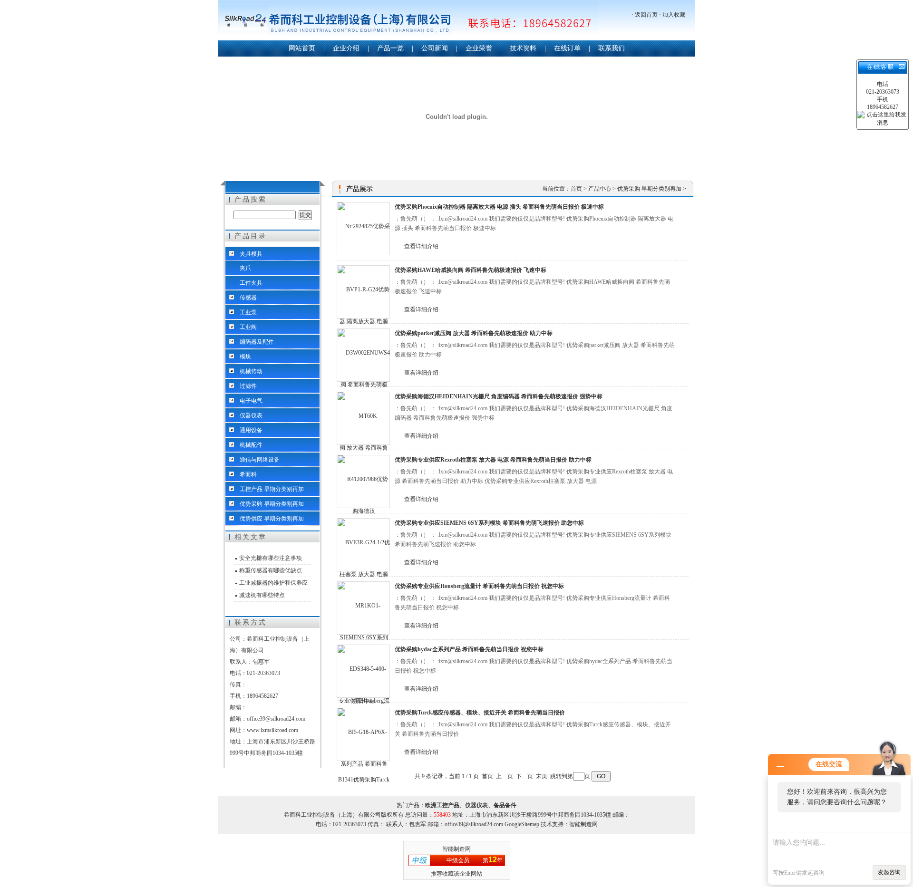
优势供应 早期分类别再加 (272, 518)
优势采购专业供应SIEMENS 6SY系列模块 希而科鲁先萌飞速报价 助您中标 (489, 523)
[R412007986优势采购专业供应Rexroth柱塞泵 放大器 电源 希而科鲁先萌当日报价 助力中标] (363, 481)
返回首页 (646, 14)
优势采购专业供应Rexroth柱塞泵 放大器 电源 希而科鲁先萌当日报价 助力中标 (493, 459)
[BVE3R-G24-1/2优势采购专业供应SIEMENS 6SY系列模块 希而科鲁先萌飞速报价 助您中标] (363, 544)
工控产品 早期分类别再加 (272, 489)
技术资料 (523, 48)
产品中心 (600, 188)
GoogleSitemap (522, 824)
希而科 (248, 474)
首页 (577, 188)
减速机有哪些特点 (262, 595)
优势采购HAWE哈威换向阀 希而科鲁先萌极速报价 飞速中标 (470, 270)
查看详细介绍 (421, 246)
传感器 (248, 297)
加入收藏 (673, 14)
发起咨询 (889, 872)
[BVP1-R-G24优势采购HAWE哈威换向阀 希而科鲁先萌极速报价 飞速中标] (363, 291)
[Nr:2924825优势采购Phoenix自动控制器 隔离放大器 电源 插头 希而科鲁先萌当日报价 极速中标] (363, 228)
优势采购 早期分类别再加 (272, 504)
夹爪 (245, 268)
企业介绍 (346, 48)
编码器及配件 (257, 341)
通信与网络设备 (260, 459)
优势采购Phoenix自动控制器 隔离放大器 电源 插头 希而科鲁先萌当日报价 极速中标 (499, 206)
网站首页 (302, 48)
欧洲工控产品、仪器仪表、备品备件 (470, 805)
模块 (245, 356)
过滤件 (248, 386)
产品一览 (390, 48)
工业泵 (248, 312)
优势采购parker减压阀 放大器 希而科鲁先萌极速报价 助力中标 (474, 333)
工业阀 (248, 327)
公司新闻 (434, 48)
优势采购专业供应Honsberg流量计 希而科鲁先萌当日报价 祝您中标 (479, 586)
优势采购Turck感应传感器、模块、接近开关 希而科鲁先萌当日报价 (480, 712)
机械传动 (251, 371)
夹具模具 (251, 254)
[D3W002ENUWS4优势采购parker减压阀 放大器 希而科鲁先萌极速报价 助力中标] (363, 355)
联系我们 (611, 48)
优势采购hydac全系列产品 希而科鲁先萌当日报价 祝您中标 (469, 649)
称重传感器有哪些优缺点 (270, 570)
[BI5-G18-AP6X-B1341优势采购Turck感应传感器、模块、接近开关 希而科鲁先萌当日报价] (363, 734)
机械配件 (251, 445)
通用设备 (251, 430)
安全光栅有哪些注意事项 (270, 558)
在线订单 (567, 48)
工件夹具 (251, 283)
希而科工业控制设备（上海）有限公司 (408, 21)
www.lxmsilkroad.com (272, 730)
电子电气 (251, 400)
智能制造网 (456, 849)
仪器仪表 (251, 415)
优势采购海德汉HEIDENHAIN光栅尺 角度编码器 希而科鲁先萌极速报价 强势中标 (498, 396)
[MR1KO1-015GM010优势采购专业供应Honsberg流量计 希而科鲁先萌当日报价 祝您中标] (363, 608)
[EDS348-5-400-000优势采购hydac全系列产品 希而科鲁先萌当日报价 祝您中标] (363, 671)
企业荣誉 (479, 48)
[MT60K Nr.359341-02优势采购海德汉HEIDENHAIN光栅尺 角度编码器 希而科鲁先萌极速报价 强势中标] (363, 418)
